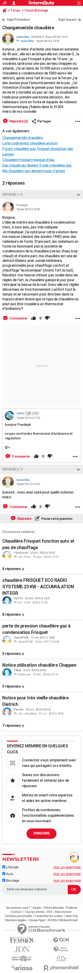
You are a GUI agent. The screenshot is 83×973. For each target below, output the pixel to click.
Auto (9, 874)
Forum (15, 10)
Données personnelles (19, 916)
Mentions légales (16, 920)
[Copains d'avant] (22, 958)
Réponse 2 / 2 (12, 469)
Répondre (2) (18, 121)
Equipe (37, 907)
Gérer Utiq (72, 916)
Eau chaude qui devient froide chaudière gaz (37, 165)
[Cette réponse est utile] (34, 318)
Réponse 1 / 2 (12, 194)
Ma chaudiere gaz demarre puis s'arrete (33, 171)
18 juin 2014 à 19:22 (47, 41)
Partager (44, 121)
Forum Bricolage (36, 10)
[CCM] (61, 940)
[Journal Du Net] (22, 949)
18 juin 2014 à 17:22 (28, 418)
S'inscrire (41, 833)
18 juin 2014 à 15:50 (28, 209)
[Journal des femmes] (22, 940)
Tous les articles (34, 912)
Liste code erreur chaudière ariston (30, 143)
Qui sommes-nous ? (18, 907)
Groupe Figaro (37, 920)
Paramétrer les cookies (49, 916)
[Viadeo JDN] (61, 958)
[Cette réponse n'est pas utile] (47, 318)
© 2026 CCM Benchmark (62, 920)
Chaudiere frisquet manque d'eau (28, 160)
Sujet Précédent (18, 19)
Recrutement (63, 912)
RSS (50, 912)
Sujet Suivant (67, 19)
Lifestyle (11, 867)
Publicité (71, 907)
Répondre (24, 519)
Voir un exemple (67, 867)
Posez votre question (56, 519)
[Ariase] (22, 967)
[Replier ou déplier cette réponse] (78, 194)
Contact (17, 912)
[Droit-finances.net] (61, 949)
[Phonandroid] (61, 968)
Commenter (18, 318)
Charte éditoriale (54, 907)
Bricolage (12, 880)
